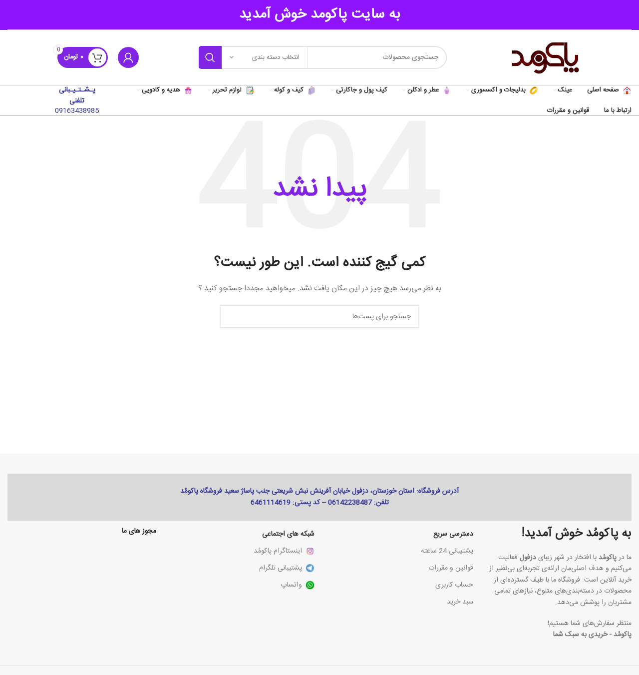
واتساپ (291, 585)
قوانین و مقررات (450, 568)
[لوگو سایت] (544, 58)
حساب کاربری (454, 585)
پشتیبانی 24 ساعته (447, 551)
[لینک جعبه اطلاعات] (77, 100)
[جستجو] (210, 57)
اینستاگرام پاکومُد (278, 551)
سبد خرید (460, 602)
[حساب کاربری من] (128, 57)
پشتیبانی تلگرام (280, 568)
